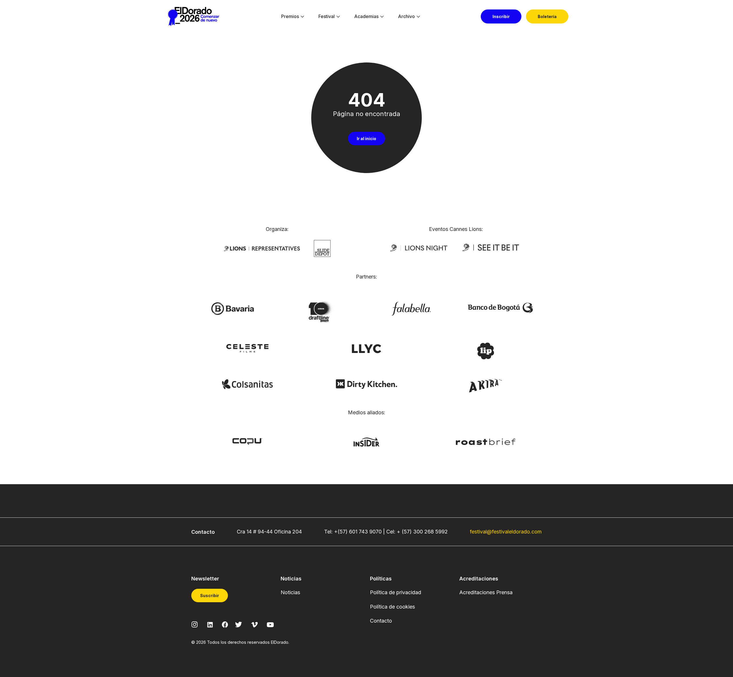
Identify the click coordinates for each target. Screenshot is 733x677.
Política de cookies (392, 607)
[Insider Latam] (366, 442)
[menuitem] (290, 16)
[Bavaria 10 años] (322, 312)
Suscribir (209, 595)
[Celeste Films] (247, 348)
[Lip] (485, 351)
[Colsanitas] (247, 383)
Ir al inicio (366, 138)
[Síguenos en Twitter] (238, 624)
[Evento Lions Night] (419, 247)
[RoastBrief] (485, 441)
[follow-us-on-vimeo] (254, 624)
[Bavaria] (232, 308)
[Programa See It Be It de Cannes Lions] (491, 247)
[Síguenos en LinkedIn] (210, 624)
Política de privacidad (395, 592)
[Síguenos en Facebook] (225, 624)
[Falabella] (411, 308)
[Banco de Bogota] (500, 307)
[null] (322, 248)
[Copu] (247, 441)
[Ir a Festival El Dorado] (193, 16)
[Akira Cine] (486, 385)
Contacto (381, 621)
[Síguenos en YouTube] (270, 624)
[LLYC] (366, 348)
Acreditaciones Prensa (486, 592)
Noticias (290, 592)
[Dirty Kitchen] (366, 383)
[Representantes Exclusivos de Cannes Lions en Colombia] (262, 248)
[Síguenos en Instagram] (194, 624)
